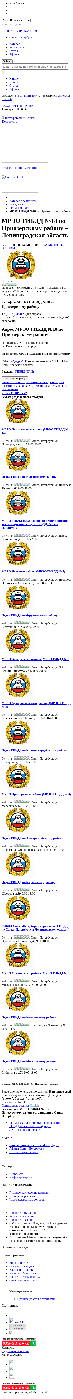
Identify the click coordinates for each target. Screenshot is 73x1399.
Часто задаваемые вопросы (27, 1199)
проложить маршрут (53, 385)
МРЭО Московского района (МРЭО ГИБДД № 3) (36, 973)
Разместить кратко (21, 1216)
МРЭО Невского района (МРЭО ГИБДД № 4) (33, 571)
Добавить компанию (23, 1212)
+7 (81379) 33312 (13, 314)
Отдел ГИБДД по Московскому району (29, 1061)
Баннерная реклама (22, 1196)
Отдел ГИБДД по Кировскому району (28, 882)
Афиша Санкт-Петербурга (26, 1148)
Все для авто (17, 204)
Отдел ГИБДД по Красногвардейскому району (34, 750)
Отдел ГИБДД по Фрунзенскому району (29, 615)
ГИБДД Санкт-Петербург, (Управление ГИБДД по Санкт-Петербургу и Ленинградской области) (35, 927)
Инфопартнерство (21, 1177)
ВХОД (6, 105)
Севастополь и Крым (23, 1280)
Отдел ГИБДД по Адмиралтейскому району (32, 838)
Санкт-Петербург (20, 37)
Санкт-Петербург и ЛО (24, 1276)
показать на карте (13, 382)
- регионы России (19, 167)
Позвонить (10, 389)
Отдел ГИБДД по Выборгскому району (29, 476)
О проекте (16, 1173)
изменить (13, 24)
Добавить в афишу (21, 1219)
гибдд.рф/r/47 (18, 361)
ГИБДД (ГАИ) (18, 207)
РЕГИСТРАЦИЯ (24, 105)
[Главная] (10, 197)
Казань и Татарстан (22, 1269)
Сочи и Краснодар (21, 1266)
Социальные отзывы (20, 1105)
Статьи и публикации (23, 1152)
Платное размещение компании (30, 1192)
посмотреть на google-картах (21, 385)
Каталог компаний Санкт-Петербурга (34, 1145)
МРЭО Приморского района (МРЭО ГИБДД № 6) (36, 794)
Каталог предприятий (23, 200)
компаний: (28, 95)
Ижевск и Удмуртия (22, 1273)
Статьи (14, 51)
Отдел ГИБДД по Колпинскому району (29, 1017)
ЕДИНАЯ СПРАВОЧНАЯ (19, 30)
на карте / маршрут (14, 378)
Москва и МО (18, 1262)
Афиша (14, 54)
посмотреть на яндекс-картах (45, 382)
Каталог (14, 44)
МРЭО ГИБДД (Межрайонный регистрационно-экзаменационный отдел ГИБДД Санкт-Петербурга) (35, 524)
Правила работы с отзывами (36, 1299)
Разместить (16, 47)
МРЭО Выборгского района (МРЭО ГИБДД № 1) (36, 659)
